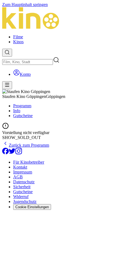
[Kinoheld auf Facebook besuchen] (5, 152)
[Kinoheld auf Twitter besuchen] (12, 152)
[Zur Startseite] (59, 18)
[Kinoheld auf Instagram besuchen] (18, 152)
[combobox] (27, 62)
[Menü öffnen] (7, 85)
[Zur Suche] (7, 53)
